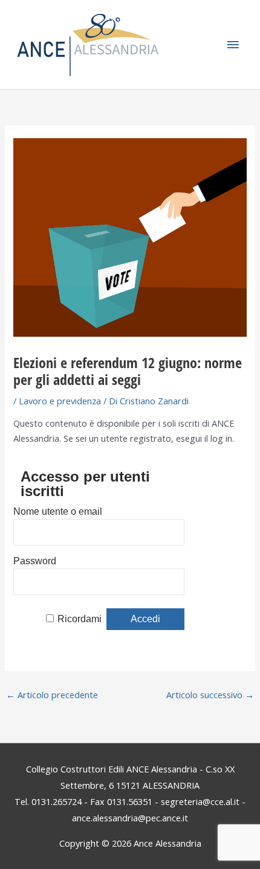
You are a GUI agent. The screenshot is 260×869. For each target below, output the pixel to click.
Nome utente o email (57, 511)
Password (34, 561)
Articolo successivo (210, 695)
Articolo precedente (52, 695)
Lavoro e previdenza (60, 401)
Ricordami (79, 619)
